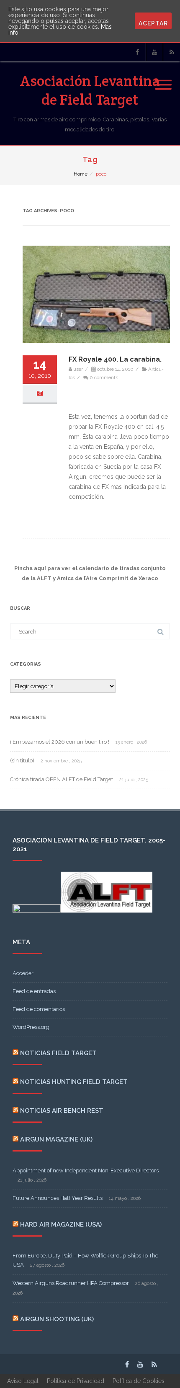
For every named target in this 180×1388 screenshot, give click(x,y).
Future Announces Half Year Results (58, 1198)
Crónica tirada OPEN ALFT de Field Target (61, 779)
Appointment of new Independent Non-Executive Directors (86, 1170)
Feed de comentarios (39, 1009)
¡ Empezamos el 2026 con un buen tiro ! (59, 742)
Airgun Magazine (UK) (56, 1139)
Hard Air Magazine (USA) (61, 1224)
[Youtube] (154, 52)
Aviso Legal (23, 1381)
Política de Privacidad (75, 1381)
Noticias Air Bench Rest (61, 1110)
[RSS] (171, 52)
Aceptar (153, 23)
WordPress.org (31, 1027)
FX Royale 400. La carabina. (115, 359)
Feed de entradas (34, 991)
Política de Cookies (139, 1381)
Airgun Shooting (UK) (57, 1319)
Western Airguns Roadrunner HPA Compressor (71, 1283)
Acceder (23, 973)
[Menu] (163, 79)
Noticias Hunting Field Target (74, 1082)
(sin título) (22, 760)
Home (80, 174)
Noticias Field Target (58, 1053)
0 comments (104, 377)
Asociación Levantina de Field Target (90, 90)
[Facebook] (137, 52)
